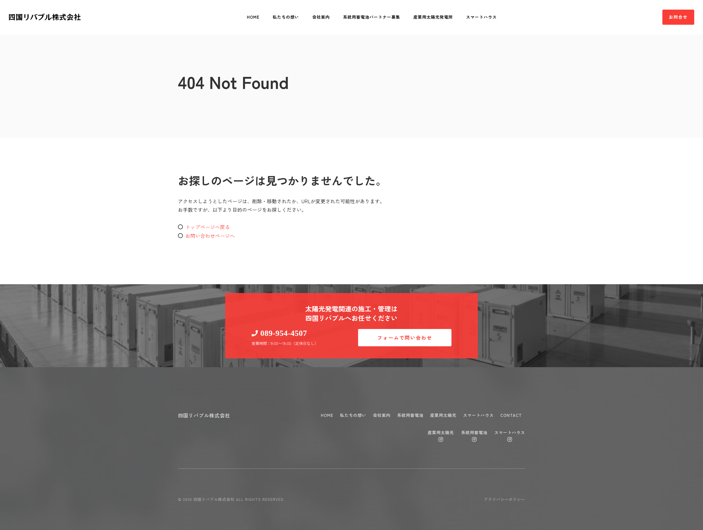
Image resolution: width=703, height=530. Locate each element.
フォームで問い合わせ (404, 337)
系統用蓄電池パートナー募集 (371, 17)
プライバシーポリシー (504, 499)
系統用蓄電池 (410, 415)
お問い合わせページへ (210, 235)
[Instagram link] (440, 439)
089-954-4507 (283, 333)
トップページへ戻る (207, 226)
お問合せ (678, 17)
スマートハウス (481, 17)
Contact (511, 415)
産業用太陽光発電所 (433, 17)
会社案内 (321, 17)
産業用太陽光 (443, 415)
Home (253, 17)
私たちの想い (286, 17)
